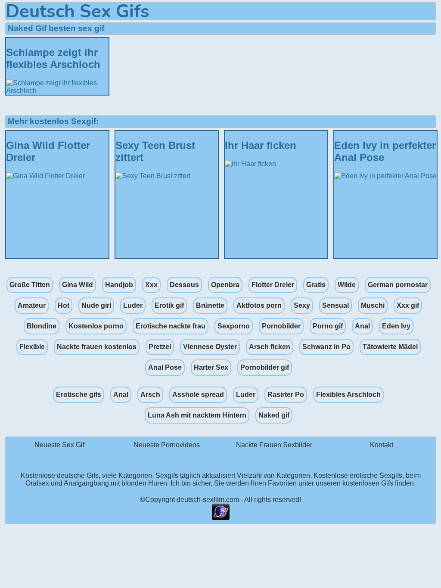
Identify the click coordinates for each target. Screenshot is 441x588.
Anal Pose (165, 367)
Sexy (302, 305)
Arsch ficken (269, 346)
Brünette (210, 305)
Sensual (335, 305)
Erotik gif (169, 305)
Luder (133, 305)
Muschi (373, 305)
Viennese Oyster (210, 346)
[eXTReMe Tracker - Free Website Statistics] (221, 517)
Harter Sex (211, 367)
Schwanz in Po (326, 346)
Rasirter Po (285, 394)
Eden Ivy (396, 326)
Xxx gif (408, 305)
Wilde (347, 284)
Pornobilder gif (264, 367)
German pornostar (398, 284)
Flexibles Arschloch (348, 394)
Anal (362, 326)
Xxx (151, 284)
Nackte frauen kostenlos (97, 346)
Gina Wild (77, 284)
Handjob (119, 284)
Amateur (32, 305)
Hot (63, 305)
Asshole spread (198, 394)
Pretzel (160, 346)
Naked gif (273, 415)
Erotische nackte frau (170, 326)
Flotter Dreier (273, 284)
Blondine (41, 326)
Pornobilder (281, 326)
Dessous (184, 284)
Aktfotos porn (259, 305)
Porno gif (328, 326)
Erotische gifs (78, 394)
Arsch (150, 394)
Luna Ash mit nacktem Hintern (197, 415)
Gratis (316, 284)
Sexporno (233, 326)
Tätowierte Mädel (390, 346)
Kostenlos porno (96, 326)
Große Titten (29, 284)
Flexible (32, 346)
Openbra (225, 284)
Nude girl (96, 305)
